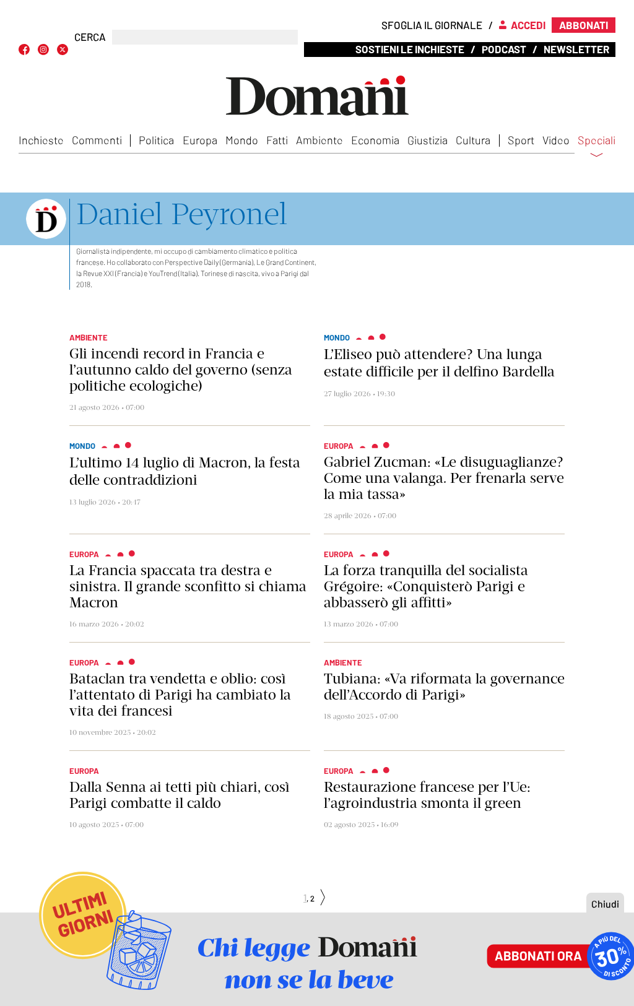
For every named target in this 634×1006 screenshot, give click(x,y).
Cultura (473, 140)
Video (556, 140)
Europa (200, 140)
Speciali (596, 140)
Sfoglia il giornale (431, 25)
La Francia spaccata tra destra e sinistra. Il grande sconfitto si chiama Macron (187, 586)
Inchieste (41, 140)
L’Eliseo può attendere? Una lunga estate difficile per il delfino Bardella (439, 362)
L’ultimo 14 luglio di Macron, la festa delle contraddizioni (184, 471)
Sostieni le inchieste (409, 49)
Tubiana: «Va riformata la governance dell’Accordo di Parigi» (444, 686)
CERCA (90, 37)
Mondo (241, 140)
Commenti (97, 140)
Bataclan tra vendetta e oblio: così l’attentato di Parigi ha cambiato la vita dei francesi (180, 694)
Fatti (277, 140)
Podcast (504, 49)
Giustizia (427, 140)
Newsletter (576, 49)
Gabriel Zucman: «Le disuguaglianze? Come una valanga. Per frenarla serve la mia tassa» (444, 478)
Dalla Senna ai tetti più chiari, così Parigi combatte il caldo (179, 795)
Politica (156, 140)
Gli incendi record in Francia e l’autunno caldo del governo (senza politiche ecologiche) (180, 369)
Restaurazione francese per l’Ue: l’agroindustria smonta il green (427, 795)
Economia (375, 140)
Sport (521, 140)
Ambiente (319, 140)
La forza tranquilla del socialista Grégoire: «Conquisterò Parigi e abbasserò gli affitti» (426, 586)
